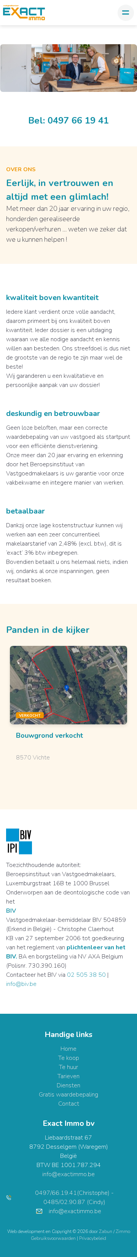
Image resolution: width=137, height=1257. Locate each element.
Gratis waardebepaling (68, 1094)
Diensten (68, 1085)
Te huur (68, 1067)
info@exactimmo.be (68, 1174)
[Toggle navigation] (126, 13)
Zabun (105, 1231)
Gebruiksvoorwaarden (54, 1238)
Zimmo (123, 1231)
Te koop (68, 1058)
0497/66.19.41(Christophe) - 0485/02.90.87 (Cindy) (74, 1197)
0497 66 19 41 (78, 120)
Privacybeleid (92, 1238)
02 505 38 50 (86, 975)
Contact (68, 1104)
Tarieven (68, 1076)
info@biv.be (21, 984)
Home (68, 1049)
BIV (11, 911)
